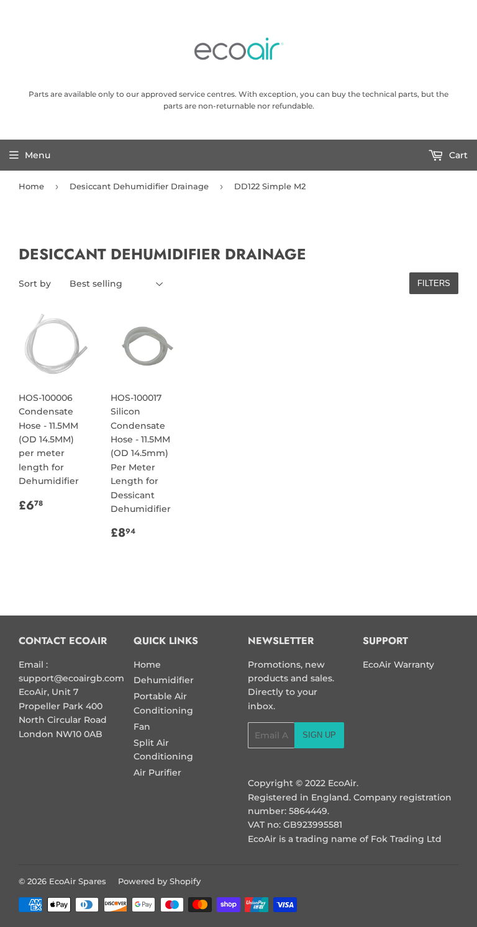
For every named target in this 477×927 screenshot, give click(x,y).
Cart (457, 155)
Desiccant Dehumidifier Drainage (139, 186)
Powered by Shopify (159, 881)
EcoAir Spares (77, 881)
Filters (433, 283)
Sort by (35, 283)
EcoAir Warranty (398, 664)
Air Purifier (157, 772)
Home (31, 186)
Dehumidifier (164, 680)
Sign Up (319, 735)
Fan (142, 726)
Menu (37, 155)
